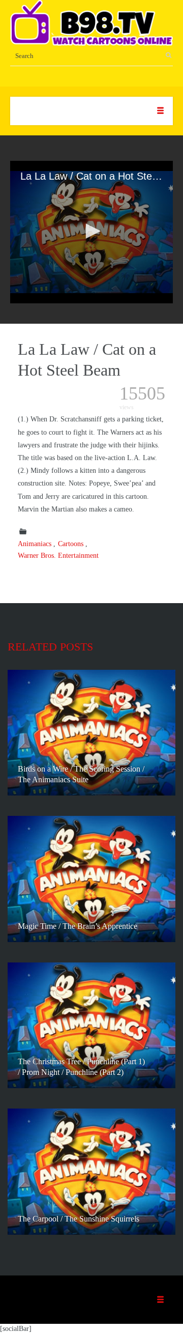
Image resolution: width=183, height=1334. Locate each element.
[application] (91, 232)
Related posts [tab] (50, 646)
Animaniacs (34, 544)
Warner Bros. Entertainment (58, 555)
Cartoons (70, 544)
